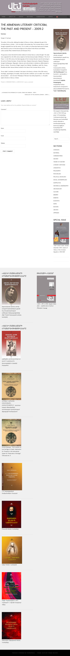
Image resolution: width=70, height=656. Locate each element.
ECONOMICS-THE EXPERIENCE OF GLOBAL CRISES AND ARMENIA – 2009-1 (18, 92)
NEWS (55, 204)
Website (3, 143)
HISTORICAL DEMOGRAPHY (60, 186)
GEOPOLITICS (57, 183)
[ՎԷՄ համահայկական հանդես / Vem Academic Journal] (35, 7)
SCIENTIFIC (56, 201)
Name (2, 128)
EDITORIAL (56, 153)
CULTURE (56, 192)
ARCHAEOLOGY (57, 189)
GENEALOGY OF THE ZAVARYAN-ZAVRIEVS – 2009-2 (37, 94)
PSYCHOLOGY (57, 174)
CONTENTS (56, 150)
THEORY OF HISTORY (59, 162)
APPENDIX (56, 213)
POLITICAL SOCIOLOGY (59, 177)
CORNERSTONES (10, 82)
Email (2, 136)
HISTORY (55, 159)
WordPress (31, 653)
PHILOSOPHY (57, 171)
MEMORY (55, 195)
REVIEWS (55, 207)
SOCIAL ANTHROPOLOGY (60, 180)
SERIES (51, 16)
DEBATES (55, 198)
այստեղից (56, 132)
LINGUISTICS (57, 168)
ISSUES (21, 16)
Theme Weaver (53, 653)
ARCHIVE (55, 210)
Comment (4, 109)
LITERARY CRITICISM (59, 165)
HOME (3, 16)
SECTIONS (30, 16)
